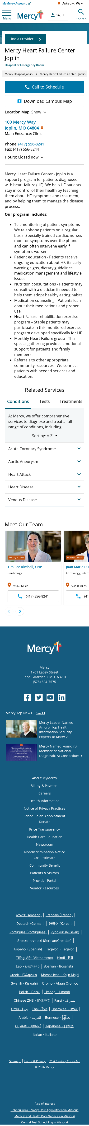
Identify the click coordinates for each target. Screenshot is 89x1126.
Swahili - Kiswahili (24, 983)
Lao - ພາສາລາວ (28, 966)
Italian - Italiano (44, 1035)
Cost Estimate (44, 857)
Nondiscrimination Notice (44, 852)
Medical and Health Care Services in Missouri (44, 1116)
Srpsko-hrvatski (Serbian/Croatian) (44, 941)
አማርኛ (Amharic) (29, 915)
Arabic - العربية (30, 1017)
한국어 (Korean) (61, 923)
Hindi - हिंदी (65, 958)
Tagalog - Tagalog (60, 949)
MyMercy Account (14, 3)
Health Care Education (44, 837)
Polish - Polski (29, 992)
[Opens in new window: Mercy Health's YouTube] (50, 697)
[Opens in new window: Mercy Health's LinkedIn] (62, 697)
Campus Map (48, 101)
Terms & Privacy (35, 1061)
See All (40, 713)
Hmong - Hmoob (57, 992)
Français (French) (59, 915)
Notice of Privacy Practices (44, 808)
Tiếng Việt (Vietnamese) (34, 958)
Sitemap (15, 1061)
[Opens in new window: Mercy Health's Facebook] (27, 697)
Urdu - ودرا (19, 1009)
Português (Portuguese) (28, 932)
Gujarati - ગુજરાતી (28, 1026)
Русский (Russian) (65, 932)
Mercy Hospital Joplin (19, 74)
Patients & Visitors (44, 873)
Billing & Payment (45, 785)
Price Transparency (44, 829)
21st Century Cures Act (64, 1061)
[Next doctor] (19, 611)
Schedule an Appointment (44, 816)
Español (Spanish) (28, 949)
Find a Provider (21, 39)
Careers (44, 793)
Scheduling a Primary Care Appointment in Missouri (45, 1110)
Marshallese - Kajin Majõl (60, 975)
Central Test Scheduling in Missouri (44, 1122)
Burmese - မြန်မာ (57, 1017)
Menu (7, 18)
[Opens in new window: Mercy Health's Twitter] (39, 697)
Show (23, 112)
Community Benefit (44, 865)
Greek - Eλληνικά (23, 975)
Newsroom (44, 844)
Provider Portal (44, 880)
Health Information (44, 801)
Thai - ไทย (39, 1009)
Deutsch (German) (30, 923)
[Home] (30, 15)
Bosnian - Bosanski (58, 966)
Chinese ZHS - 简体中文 (32, 1000)
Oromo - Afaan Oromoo (60, 983)
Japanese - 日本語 (59, 1026)
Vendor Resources (44, 888)
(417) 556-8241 (31, 144)
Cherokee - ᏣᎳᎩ (65, 1009)
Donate (44, 821)
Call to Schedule (48, 87)
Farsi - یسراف (64, 1000)
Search (81, 19)
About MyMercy (44, 778)
